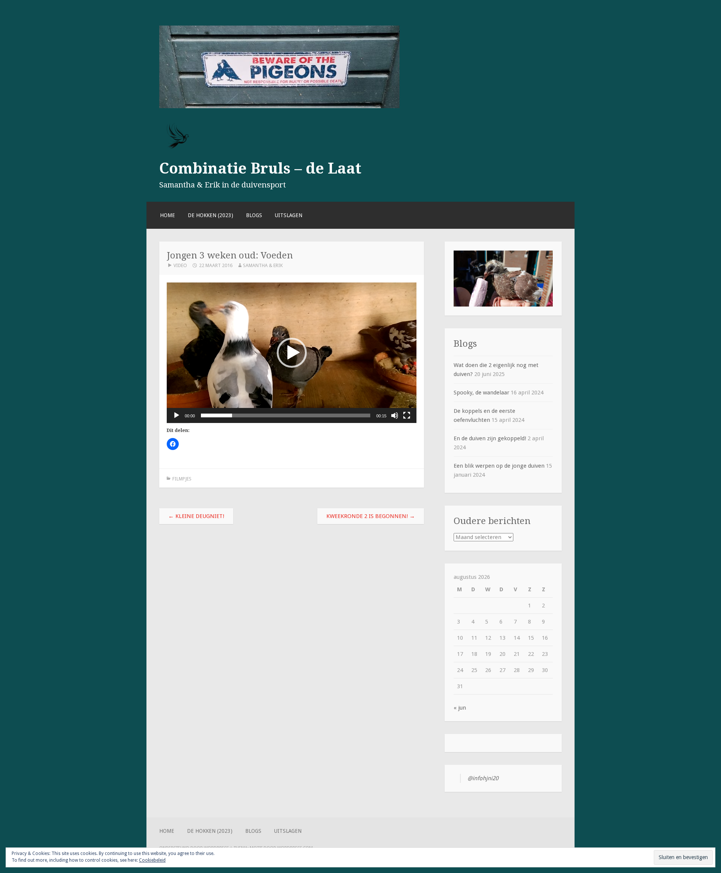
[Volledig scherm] (406, 415)
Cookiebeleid (152, 860)
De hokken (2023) (210, 215)
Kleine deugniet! (196, 516)
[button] (292, 353)
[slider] (285, 415)
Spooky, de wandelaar (481, 392)
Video (180, 265)
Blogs (254, 215)
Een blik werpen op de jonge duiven (499, 465)
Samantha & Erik (263, 265)
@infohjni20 (483, 778)
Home (167, 215)
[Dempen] (394, 415)
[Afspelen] (176, 415)
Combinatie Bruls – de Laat (260, 168)
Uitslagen (288, 215)
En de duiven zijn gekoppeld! (490, 438)
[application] (291, 352)
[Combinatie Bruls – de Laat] (279, 106)
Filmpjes (182, 479)
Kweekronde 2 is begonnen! (370, 516)
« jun (460, 707)
